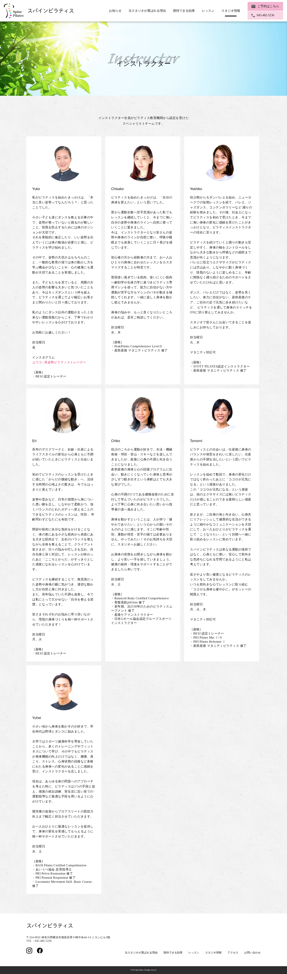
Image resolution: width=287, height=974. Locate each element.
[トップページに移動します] (39, 10)
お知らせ (115, 10)
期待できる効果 (173, 952)
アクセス (232, 952)
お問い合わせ (252, 952)
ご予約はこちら (268, 6)
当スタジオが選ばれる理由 (147, 10)
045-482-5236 (265, 15)
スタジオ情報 (213, 952)
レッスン (193, 952)
